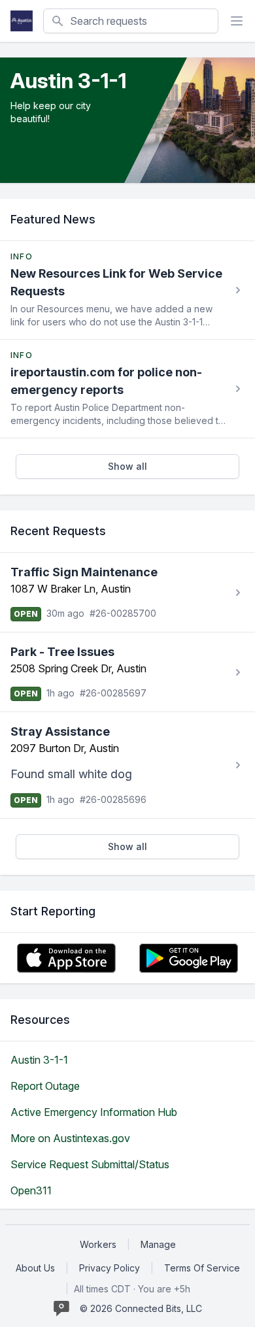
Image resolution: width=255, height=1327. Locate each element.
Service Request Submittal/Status (89, 1164)
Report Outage (45, 1085)
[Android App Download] (188, 958)
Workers (98, 1244)
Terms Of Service (202, 1267)
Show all (127, 466)
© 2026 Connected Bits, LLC (141, 1308)
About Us (35, 1267)
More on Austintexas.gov (70, 1138)
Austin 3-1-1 (39, 1059)
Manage (158, 1244)
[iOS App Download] (66, 958)
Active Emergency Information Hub (93, 1112)
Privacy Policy (109, 1267)
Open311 (31, 1190)
